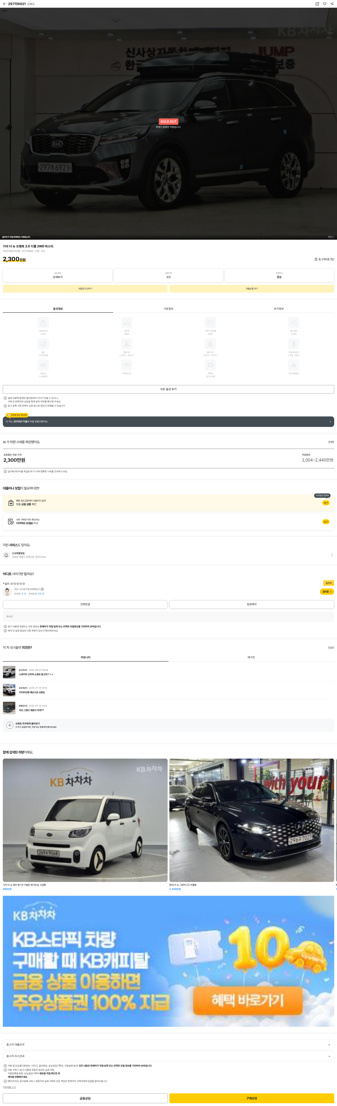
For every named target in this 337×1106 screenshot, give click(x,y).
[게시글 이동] (168, 672)
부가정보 (279, 308)
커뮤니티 (86, 657)
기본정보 (168, 308)
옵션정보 (58, 308)
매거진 (251, 657)
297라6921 (21, 4)
